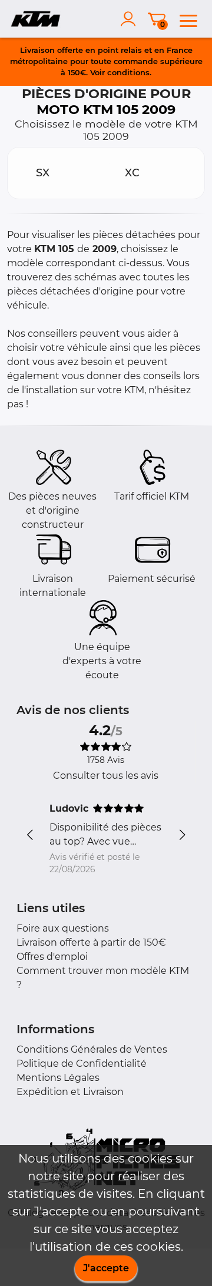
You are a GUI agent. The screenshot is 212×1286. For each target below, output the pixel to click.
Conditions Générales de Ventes (91, 1049)
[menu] (188, 18)
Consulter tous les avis (105, 775)
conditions (128, 72)
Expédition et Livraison (70, 1091)
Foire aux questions (62, 928)
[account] (131, 19)
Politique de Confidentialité (81, 1063)
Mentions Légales (58, 1077)
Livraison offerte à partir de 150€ (91, 942)
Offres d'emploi (52, 956)
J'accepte (106, 1268)
